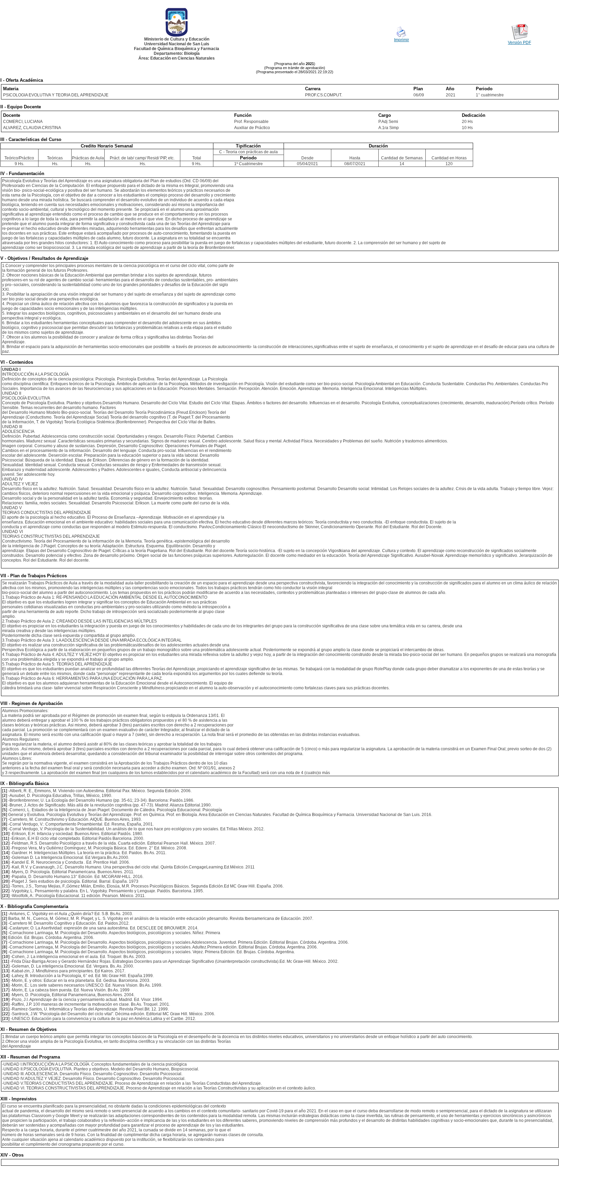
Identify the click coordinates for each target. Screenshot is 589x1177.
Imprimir (401, 39)
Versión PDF (519, 42)
